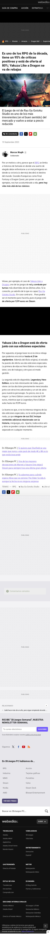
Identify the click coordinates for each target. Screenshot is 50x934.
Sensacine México (32, 909)
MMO (5, 778)
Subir (40, 821)
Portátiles (30, 778)
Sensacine (29, 852)
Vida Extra (29, 838)
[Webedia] (44, 2)
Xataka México (8, 906)
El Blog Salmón (31, 885)
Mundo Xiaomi (8, 849)
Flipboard (30, 134)
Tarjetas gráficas (33, 773)
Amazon (24, 41)
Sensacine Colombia (33, 913)
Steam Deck (31, 788)
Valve (28, 783)
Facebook (21, 134)
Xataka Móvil (7, 838)
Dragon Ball (35, 41)
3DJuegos (29, 835)
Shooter (15, 41)
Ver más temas (9, 801)
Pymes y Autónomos (33, 889)
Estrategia (37, 8)
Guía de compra (10, 8)
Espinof (28, 855)
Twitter (26, 134)
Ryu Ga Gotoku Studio (30, 487)
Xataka (5, 835)
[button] (18, 152)
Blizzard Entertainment (35, 793)
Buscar (46, 811)
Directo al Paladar (9, 868)
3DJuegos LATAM (32, 906)
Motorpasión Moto (32, 872)
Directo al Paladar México (12, 916)
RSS (29, 747)
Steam (5, 783)
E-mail (35, 134)
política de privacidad (33, 735)
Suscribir (42, 729)
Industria (6, 773)
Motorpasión (30, 868)
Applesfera (7, 842)
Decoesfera (7, 889)
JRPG (37, 162)
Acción (24, 8)
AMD (5, 793)
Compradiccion (8, 892)
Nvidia (5, 788)
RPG (6, 41)
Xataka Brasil (7, 909)
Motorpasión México (33, 916)
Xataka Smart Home (10, 846)
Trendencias (7, 885)
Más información (28, 931)
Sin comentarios (11, 134)
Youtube (24, 747)
